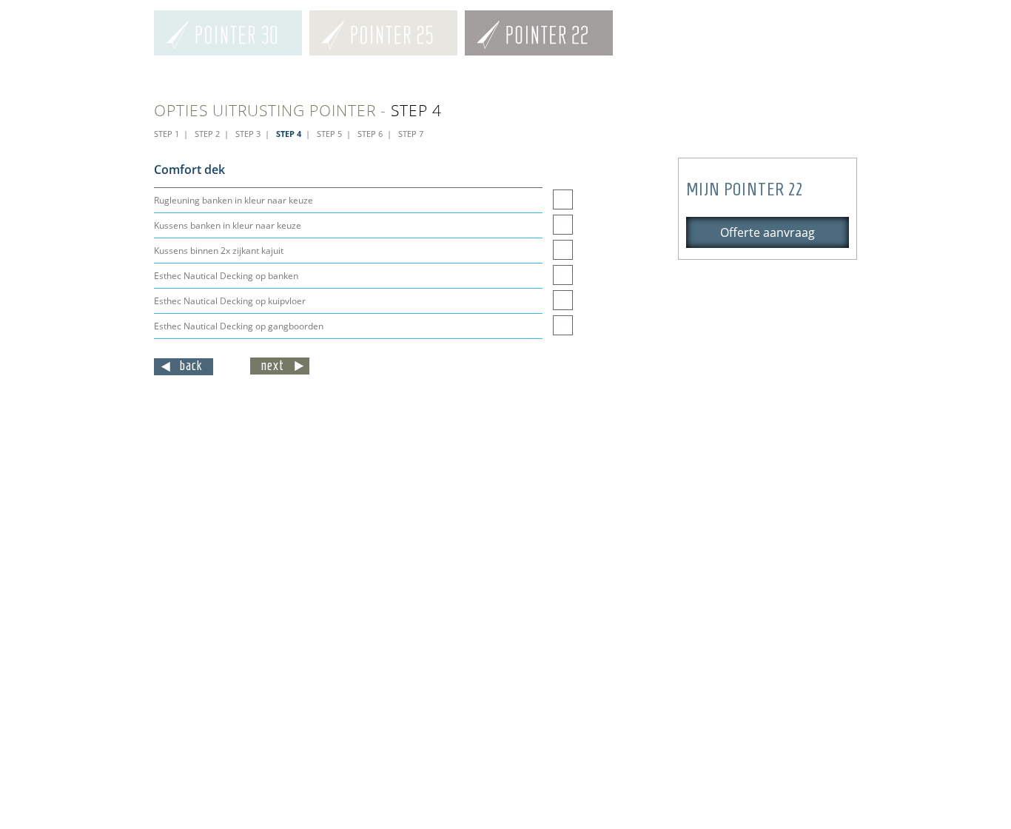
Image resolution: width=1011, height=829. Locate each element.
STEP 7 (410, 133)
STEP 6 (370, 133)
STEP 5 (329, 133)
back (191, 365)
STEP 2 (207, 133)
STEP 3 (248, 133)
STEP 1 (166, 133)
